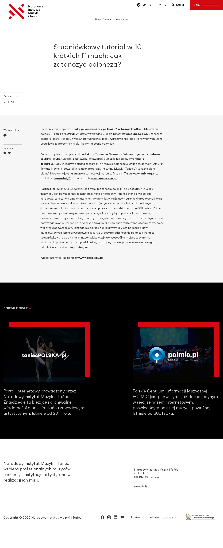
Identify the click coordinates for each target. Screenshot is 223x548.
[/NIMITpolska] (102, 518)
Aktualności (122, 19)
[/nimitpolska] (109, 518)
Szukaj (180, 4)
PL (164, 4)
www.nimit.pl (142, 486)
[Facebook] (4, 153)
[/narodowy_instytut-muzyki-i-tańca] (115, 518)
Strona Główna (103, 19)
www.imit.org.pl (143, 173)
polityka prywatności (162, 517)
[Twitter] (9, 153)
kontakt (136, 517)
